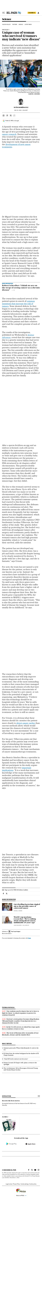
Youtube (14, 24)
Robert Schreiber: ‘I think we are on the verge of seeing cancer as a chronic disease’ (21, 288)
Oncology (5, 29)
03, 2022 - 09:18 (21, 110)
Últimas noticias (8, 1007)
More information (6, 933)
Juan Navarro (18, 925)
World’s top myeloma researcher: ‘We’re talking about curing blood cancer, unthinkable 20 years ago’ (25, 920)
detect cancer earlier (26, 723)
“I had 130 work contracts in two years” (16, 1059)
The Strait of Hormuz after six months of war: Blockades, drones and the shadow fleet (20, 1034)
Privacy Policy (16, 1184)
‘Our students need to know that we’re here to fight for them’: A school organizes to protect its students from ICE (20, 1013)
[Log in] (38, 12)
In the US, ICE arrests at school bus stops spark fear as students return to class (21, 1028)
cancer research (9, 134)
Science (6, 19)
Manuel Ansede (18, 910)
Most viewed (7, 1043)
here (29, 938)
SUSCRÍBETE (31, 12)
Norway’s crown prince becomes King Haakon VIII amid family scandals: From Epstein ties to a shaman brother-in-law (20, 1021)
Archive (5, 1117)
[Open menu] (3, 12)
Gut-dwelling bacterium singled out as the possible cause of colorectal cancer (27, 906)
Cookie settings (25, 1184)
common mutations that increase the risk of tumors (18, 303)
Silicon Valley (6, 24)
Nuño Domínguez (21, 107)
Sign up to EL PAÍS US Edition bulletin (16, 890)
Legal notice (9, 1184)
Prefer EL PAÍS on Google (12, 120)
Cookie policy (32, 1184)
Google (21, 24)
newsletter (6, 1096)
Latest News (28, 24)
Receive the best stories (11, 1101)
